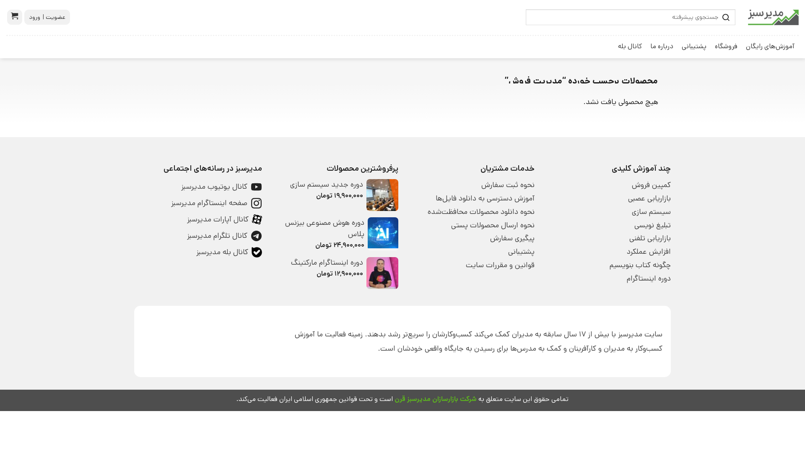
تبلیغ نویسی (652, 225)
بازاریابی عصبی (649, 198)
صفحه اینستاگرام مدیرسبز (209, 203)
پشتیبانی (694, 46)
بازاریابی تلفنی (650, 238)
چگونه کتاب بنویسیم (640, 265)
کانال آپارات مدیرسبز (218, 219)
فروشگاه (726, 46)
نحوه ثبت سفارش (508, 185)
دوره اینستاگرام (649, 278)
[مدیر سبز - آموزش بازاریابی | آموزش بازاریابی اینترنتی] (773, 17)
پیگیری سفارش (512, 238)
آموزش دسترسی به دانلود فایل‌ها (485, 198)
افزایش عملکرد (649, 251)
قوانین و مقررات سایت (500, 265)
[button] (14, 17)
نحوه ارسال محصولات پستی (493, 225)
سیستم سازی (651, 211)
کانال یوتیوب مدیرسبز (214, 186)
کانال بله (630, 46)
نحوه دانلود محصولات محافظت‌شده (481, 211)
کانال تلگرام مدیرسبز (217, 235)
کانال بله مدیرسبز (222, 252)
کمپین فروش (651, 185)
